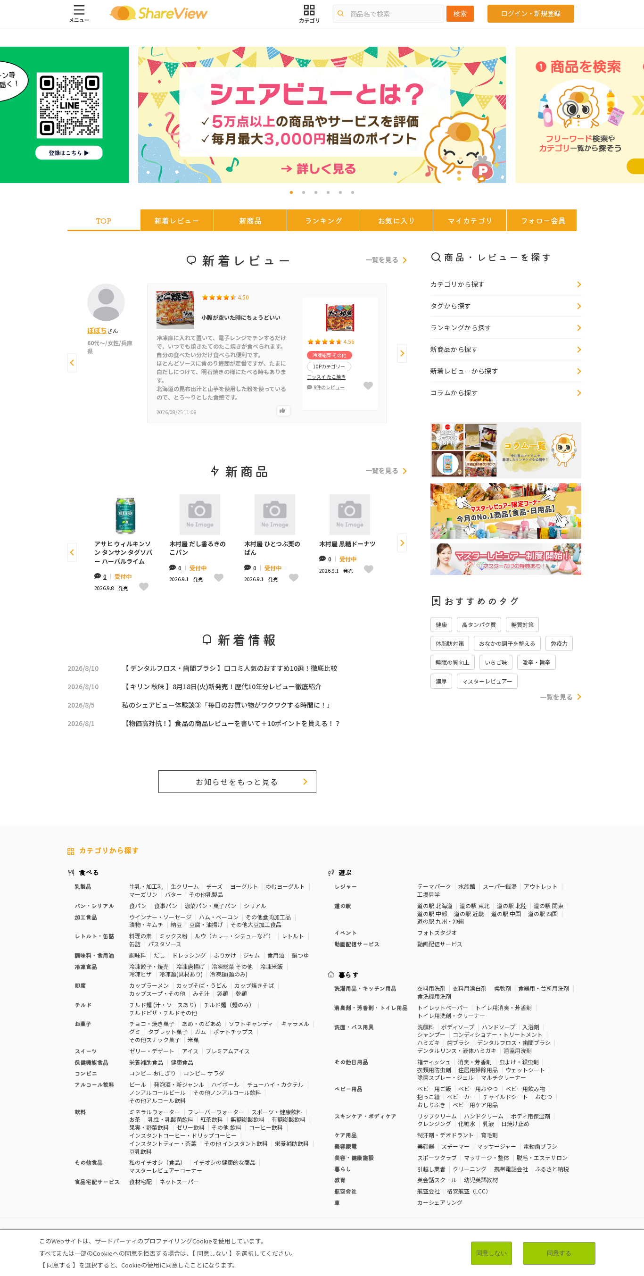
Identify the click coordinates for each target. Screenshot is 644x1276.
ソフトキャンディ (251, 1023)
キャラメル (295, 1023)
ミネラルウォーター (154, 1112)
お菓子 (82, 1023)
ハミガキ (428, 1042)
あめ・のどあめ (202, 1023)
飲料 (80, 1112)
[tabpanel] (322, 115)
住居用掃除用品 (478, 1070)
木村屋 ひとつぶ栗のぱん (272, 548)
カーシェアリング (439, 1202)
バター (173, 894)
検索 (460, 13)
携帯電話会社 (511, 1169)
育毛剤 (489, 1135)
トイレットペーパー (442, 1007)
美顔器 (425, 1146)
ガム (200, 1031)
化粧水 (466, 1123)
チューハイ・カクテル (275, 1084)
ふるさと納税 (552, 1169)
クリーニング (470, 1169)
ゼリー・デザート (151, 1051)
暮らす (349, 974)
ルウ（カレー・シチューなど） (234, 936)
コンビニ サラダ (203, 1073)
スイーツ (85, 1051)
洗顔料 (425, 1027)
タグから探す (450, 305)
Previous (72, 362)
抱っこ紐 (428, 1097)
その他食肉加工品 (268, 917)
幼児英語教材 (481, 1180)
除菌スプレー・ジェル (445, 1077)
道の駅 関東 (548, 905)
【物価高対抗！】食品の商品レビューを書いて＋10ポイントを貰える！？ (231, 723)
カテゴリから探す (457, 284)
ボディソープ (457, 1027)
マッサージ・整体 (486, 1157)
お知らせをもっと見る (237, 781)
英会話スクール (437, 1180)
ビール (137, 1084)
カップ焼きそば (254, 985)
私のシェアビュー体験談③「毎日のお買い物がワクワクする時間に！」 (227, 704)
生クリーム (185, 886)
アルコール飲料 (94, 1084)
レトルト (292, 936)
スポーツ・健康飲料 (276, 1112)
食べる (89, 872)
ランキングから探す (461, 327)
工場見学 (428, 894)
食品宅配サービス (97, 1181)
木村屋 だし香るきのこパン (197, 548)
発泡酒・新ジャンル (179, 1084)
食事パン (165, 905)
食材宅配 (140, 1181)
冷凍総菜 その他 (232, 966)
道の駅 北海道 (435, 905)
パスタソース (165, 944)
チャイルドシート (505, 1097)
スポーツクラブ (437, 1157)
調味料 (137, 955)
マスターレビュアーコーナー (165, 1170)
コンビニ (85, 1073)
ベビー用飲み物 (525, 1088)
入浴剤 (530, 1027)
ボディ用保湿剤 (530, 1116)
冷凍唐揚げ (190, 966)
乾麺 (241, 993)
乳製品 (82, 886)
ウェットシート (525, 1070)
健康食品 (182, 1062)
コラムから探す (454, 392)
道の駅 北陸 (512, 905)
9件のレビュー (329, 387)
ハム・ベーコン (219, 917)
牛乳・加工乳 (146, 886)
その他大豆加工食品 (256, 924)
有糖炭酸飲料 (288, 1119)
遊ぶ (345, 872)
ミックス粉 (173, 936)
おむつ (543, 1097)
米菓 (193, 1039)
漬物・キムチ (146, 924)
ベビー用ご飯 (434, 1088)
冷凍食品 (85, 966)
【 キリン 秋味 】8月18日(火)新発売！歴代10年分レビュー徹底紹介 (222, 686)
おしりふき (431, 1105)
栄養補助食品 (146, 1062)
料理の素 (140, 936)
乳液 (488, 1123)
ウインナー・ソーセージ (160, 917)
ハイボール (225, 1084)
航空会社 (428, 1191)
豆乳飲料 (140, 1151)
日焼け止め (515, 1123)
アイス (190, 1051)
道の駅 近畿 (469, 913)
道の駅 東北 (474, 905)
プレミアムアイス (228, 1051)
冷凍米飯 (271, 966)
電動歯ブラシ (540, 1146)
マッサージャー (496, 1146)
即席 (80, 985)
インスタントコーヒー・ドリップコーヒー (183, 1135)
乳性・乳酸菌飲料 (170, 1119)
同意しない (491, 1253)
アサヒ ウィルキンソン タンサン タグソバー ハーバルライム (123, 552)
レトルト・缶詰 (94, 936)
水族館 (466, 886)
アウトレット (541, 886)
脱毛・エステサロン (542, 1157)
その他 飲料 (226, 1127)
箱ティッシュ (434, 1062)
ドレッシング (189, 955)
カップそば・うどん (201, 985)
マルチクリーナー (503, 1077)
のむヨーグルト (285, 886)
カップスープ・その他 (157, 993)
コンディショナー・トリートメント (498, 1034)
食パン (138, 905)
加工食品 (85, 917)
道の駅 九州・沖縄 (440, 921)
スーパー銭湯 (500, 886)
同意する (559, 1253)
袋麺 (222, 993)
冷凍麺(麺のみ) (229, 974)
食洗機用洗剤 (434, 996)
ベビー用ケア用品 (475, 1105)
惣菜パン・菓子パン (210, 905)
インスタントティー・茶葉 (163, 1143)
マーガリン (143, 894)
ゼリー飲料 (190, 1127)
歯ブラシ (458, 1042)
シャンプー (431, 1034)
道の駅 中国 (506, 913)
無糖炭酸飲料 (247, 1119)
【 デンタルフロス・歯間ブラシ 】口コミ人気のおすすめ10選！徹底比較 (229, 668)
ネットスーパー (179, 1181)
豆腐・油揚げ (206, 924)
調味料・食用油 (94, 955)
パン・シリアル (94, 905)
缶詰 (134, 944)
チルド (82, 1005)
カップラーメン (149, 985)
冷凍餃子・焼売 (149, 966)
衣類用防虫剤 (434, 1070)
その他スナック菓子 (154, 1039)
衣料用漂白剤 (470, 988)
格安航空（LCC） (469, 1191)
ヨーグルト (244, 886)
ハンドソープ (498, 1027)
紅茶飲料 (211, 1119)
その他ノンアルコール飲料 (227, 1092)
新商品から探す (454, 349)
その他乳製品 (206, 894)
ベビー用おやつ (478, 1088)
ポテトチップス (233, 1031)
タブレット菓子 (168, 1031)
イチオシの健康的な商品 (224, 1162)
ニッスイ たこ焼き (326, 376)
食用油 (275, 955)
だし (159, 955)
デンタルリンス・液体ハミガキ (456, 1050)
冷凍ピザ (140, 974)
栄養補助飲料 (292, 1143)
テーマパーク (434, 886)
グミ (134, 1031)
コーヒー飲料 (266, 1127)
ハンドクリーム (484, 1116)
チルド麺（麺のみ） (229, 1005)
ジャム (251, 955)
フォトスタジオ (437, 932)
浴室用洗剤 (518, 1050)
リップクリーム (437, 1116)
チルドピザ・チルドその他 (163, 1013)
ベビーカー (461, 1097)
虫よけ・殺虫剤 (519, 1062)
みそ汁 (201, 993)
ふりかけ (225, 955)
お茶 (134, 1119)
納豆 (176, 924)
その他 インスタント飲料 (236, 1143)
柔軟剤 (502, 988)
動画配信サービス (439, 944)
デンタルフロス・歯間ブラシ (514, 1042)
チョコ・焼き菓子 (151, 1023)
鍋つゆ (300, 955)
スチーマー (455, 1146)
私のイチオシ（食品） (157, 1162)
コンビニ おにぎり (152, 1073)
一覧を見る (381, 260)
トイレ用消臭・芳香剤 (503, 1007)
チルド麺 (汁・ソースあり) (162, 1005)
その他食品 (88, 1162)
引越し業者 (431, 1169)
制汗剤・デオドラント (445, 1135)
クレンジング (434, 1123)
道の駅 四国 (543, 913)
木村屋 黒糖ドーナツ (347, 544)
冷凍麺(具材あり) (181, 974)
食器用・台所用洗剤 (543, 988)
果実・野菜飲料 (149, 1127)
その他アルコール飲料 (157, 1100)
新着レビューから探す (464, 370)
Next (402, 353)
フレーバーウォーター (216, 1112)
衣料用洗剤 (431, 988)
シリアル (255, 905)
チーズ (214, 886)
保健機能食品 (91, 1062)
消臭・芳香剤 (475, 1062)
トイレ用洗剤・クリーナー (451, 1015)
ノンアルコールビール (157, 1092)
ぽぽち (97, 330)
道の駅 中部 (432, 913)
